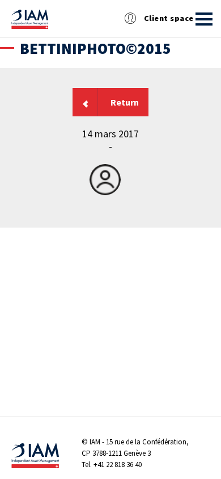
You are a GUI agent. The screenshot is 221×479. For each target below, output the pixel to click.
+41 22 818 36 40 (118, 464)
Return (124, 102)
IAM (95, 442)
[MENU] (204, 19)
